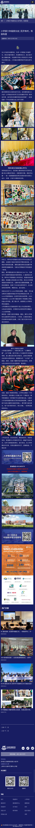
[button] (32, 2)
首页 (2, 20)
